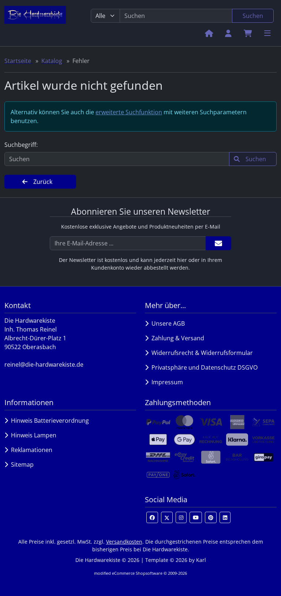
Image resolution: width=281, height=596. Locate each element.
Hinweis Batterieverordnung (48, 421)
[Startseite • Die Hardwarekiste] (35, 23)
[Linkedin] (225, 517)
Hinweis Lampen (32, 435)
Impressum (166, 382)
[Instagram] (181, 517)
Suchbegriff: (21, 145)
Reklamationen (30, 450)
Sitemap (21, 464)
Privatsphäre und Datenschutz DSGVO (203, 367)
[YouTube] (196, 517)
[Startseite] (209, 33)
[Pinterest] (211, 517)
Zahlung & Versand (176, 338)
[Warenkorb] (247, 33)
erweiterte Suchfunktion (128, 112)
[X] (167, 517)
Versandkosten (124, 541)
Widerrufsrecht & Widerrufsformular (201, 353)
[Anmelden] (218, 243)
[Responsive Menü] (267, 33)
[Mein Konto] (228, 33)
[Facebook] (152, 517)
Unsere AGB (167, 323)
